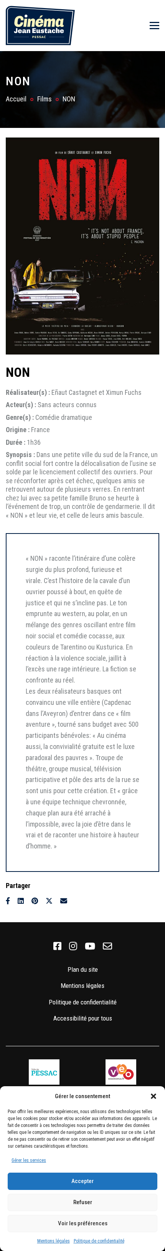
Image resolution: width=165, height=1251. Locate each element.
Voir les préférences (82, 1223)
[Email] (63, 901)
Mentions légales (53, 1241)
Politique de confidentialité (99, 1241)
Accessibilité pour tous (82, 1018)
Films (44, 99)
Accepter (82, 1181)
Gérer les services (29, 1160)
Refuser (82, 1202)
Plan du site (83, 969)
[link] (57, 946)
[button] (153, 1096)
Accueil (16, 99)
